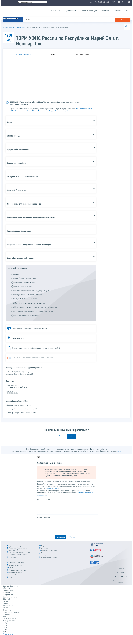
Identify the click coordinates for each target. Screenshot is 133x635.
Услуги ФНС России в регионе (25, 299)
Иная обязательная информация (26, 315)
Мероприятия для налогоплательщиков (29, 303)
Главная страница (9, 27)
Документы (105, 11)
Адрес (16, 274)
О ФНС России (56, 11)
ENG (126, 11)
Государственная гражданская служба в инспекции (33, 311)
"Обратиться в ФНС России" (55, 488)
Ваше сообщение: (44, 499)
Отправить (61, 537)
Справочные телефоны (23, 286)
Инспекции (21, 27)
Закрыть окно (8, 634)
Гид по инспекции (82, 54)
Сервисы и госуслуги (89, 11)
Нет (60, 436)
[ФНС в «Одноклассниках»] (122, 2)
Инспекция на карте (24, 54)
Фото (53, 54)
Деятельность (71, 11)
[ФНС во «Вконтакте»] (118, 2)
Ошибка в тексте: (43, 518)
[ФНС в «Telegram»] (125, 2)
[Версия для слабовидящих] (90, 2)
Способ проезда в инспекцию (25, 278)
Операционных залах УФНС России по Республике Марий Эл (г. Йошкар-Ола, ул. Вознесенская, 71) (51, 110)
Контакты (117, 11)
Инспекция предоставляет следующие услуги (31, 291)
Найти (122, 20)
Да (71, 436)
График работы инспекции (24, 282)
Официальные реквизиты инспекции (28, 295)
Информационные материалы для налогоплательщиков (35, 307)
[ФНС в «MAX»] (128, 2)
